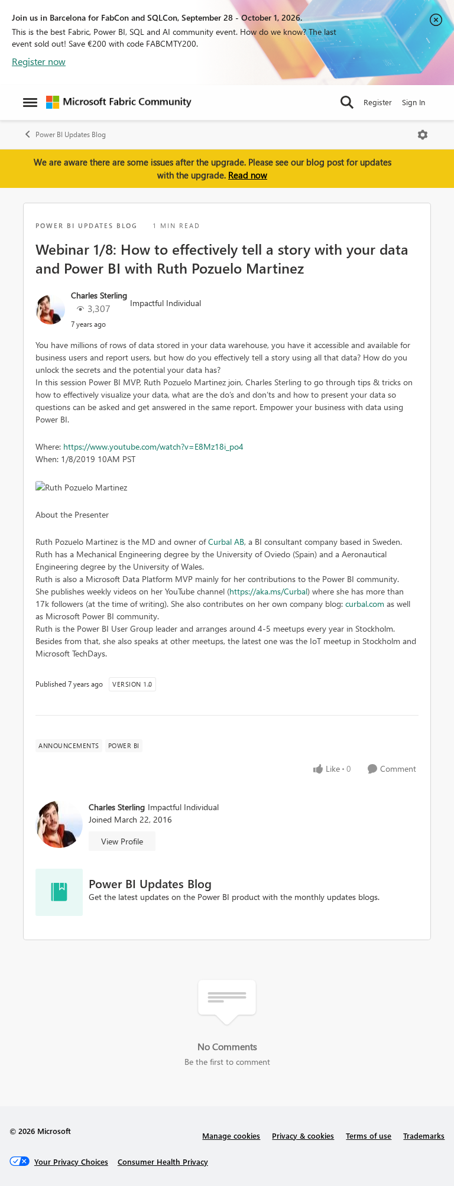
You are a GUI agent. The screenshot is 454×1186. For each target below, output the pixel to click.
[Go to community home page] (119, 102)
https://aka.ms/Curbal (268, 591)
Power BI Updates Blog (70, 134)
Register (378, 102)
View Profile (122, 841)
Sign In (413, 102)
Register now (39, 61)
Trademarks (424, 1135)
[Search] (347, 102)
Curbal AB (226, 541)
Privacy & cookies (303, 1135)
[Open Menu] (422, 134)
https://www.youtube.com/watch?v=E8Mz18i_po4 (153, 446)
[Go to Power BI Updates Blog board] (59, 892)
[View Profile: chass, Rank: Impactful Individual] (50, 309)
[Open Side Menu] (30, 102)
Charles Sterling (99, 295)
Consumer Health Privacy (163, 1161)
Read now (247, 175)
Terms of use (368, 1135)
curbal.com (364, 603)
